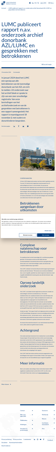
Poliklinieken (23, 420)
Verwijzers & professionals (24, 429)
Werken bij (45, 414)
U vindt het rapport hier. (26, 178)
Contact (22, 410)
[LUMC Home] (8, 3)
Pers (43, 428)
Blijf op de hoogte (47, 64)
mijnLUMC (43, 3)
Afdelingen (23, 424)
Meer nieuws (5, 384)
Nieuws (44, 419)
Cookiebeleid (27, 439)
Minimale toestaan (27, 235)
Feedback (50, 440)
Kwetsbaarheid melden (15, 442)
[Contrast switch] (30, 2)
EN (36, 3)
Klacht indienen (5, 446)
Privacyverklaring (6, 439)
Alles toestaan (45, 235)
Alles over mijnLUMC (23, 415)
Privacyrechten (17, 439)
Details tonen (48, 230)
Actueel (3, 8)
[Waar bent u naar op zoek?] (38, 2)
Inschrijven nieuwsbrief (45, 423)
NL (33, 3)
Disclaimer (4, 442)
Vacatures (45, 410)
